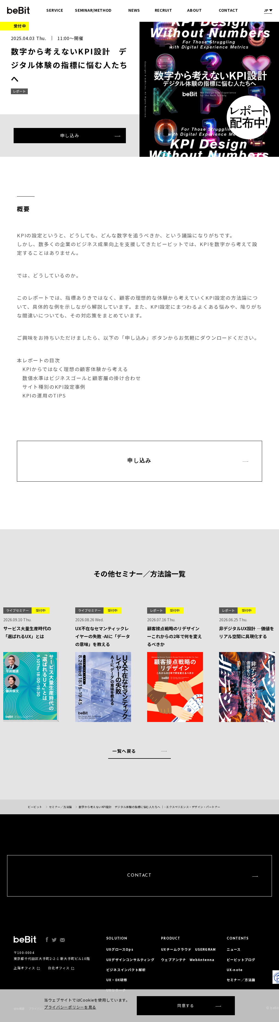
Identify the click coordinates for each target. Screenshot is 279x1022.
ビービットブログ (241, 959)
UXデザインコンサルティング (130, 959)
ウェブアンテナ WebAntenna (187, 959)
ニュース (234, 949)
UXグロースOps (120, 949)
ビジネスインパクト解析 (126, 969)
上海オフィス (24, 968)
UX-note (234, 969)
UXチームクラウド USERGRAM (188, 949)
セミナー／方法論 (241, 979)
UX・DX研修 (116, 979)
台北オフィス (58, 968)
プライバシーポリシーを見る (70, 1007)
